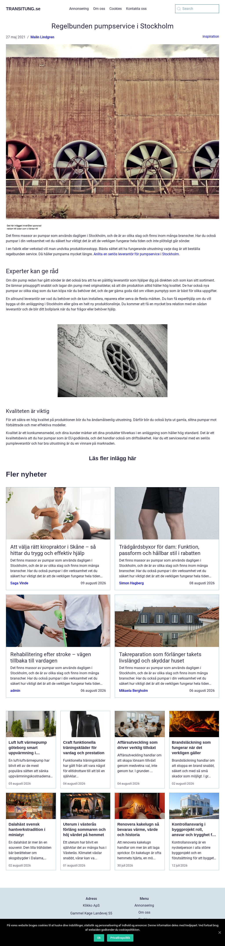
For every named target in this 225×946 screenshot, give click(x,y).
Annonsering (79, 9)
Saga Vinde (19, 583)
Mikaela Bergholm (133, 691)
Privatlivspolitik (120, 937)
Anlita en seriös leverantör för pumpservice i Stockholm (136, 254)
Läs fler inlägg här (112, 458)
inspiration (211, 36)
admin (15, 691)
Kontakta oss (136, 9)
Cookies (115, 9)
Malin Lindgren (42, 37)
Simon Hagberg (131, 583)
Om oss (99, 9)
